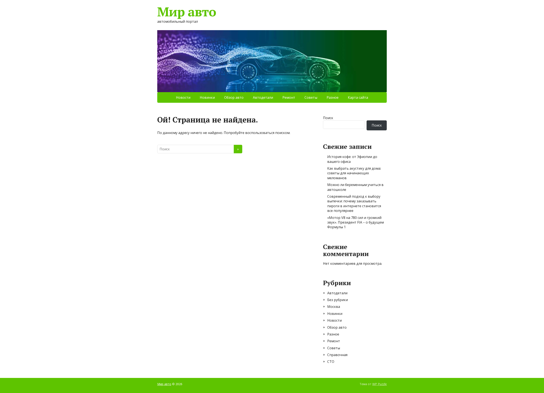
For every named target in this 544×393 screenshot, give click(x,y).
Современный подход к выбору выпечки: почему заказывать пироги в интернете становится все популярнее (354, 203)
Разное (333, 97)
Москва (333, 306)
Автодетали (263, 97)
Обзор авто (234, 97)
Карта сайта (358, 97)
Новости (183, 97)
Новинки (207, 97)
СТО (330, 361)
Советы (311, 97)
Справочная (337, 354)
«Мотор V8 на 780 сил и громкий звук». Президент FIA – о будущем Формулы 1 (355, 222)
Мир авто (186, 11)
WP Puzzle (379, 384)
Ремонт (288, 97)
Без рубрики (337, 299)
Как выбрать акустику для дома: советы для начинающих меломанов (354, 173)
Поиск (328, 118)
